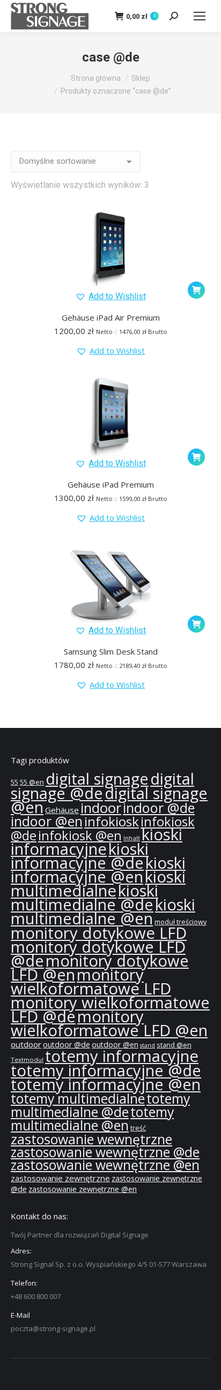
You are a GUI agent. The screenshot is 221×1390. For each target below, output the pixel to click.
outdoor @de (66, 1044)
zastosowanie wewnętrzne (91, 1139)
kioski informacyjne (96, 842)
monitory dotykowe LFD (99, 933)
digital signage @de (102, 786)
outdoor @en (115, 1044)
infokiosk (111, 821)
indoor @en (47, 821)
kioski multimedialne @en (103, 911)
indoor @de (159, 808)
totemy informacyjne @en (106, 1084)
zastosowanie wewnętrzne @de (105, 1152)
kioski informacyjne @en (98, 869)
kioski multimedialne (98, 883)
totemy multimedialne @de (100, 1105)
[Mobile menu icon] (199, 16)
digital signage (97, 778)
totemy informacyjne (121, 1056)
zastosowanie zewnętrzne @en (82, 1189)
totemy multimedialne (78, 1098)
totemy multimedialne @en (92, 1118)
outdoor (26, 1044)
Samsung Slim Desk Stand (111, 651)
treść (138, 1128)
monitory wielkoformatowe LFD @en (109, 1023)
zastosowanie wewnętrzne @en (105, 1165)
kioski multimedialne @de (84, 897)
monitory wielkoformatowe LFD (91, 981)
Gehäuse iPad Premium (111, 484)
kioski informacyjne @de (80, 856)
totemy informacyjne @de (106, 1070)
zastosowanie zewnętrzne (60, 1178)
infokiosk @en (80, 835)
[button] (110, 296)
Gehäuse (62, 809)
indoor (100, 808)
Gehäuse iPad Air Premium (111, 317)
